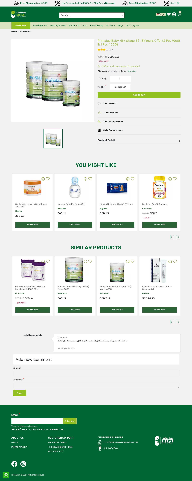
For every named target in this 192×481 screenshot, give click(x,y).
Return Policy (56, 451)
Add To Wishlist (110, 104)
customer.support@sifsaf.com (120, 442)
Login (48, 179)
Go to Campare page (113, 130)
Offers (85, 25)
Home (14, 32)
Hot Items (110, 25)
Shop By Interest (57, 442)
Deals (14, 442)
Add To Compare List (113, 122)
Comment (18, 379)
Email (14, 414)
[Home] (18, 14)
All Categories (133, 25)
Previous (172, 237)
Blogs (120, 25)
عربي (162, 14)
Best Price (74, 25)
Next (178, 237)
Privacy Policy (19, 447)
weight (101, 87)
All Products (25, 32)
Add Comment (111, 113)
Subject (17, 368)
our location (110, 448)
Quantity (102, 78)
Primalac (132, 71)
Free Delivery (96, 25)
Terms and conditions (60, 447)
